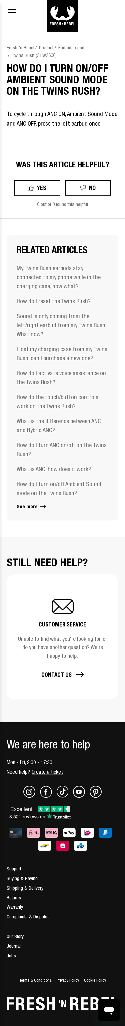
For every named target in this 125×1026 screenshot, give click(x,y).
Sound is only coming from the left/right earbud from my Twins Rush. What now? (61, 325)
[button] (62, 636)
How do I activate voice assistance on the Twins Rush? (61, 378)
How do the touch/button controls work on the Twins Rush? (57, 402)
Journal (14, 946)
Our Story (15, 936)
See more (28, 506)
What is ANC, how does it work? (54, 469)
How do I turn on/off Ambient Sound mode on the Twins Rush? (59, 489)
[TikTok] (65, 796)
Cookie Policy (95, 980)
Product (46, 47)
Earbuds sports (72, 47)
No (92, 187)
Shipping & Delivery (25, 888)
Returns (14, 897)
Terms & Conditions (35, 980)
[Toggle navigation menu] (12, 12)
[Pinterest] (96, 796)
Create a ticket (47, 772)
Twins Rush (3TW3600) (34, 55)
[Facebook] (48, 796)
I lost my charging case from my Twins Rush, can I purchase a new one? (62, 354)
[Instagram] (31, 796)
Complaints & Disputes (28, 916)
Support (14, 868)
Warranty (15, 907)
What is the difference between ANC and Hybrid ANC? (59, 426)
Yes (41, 187)
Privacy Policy (68, 980)
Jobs (11, 955)
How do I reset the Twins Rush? (54, 301)
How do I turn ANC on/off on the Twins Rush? (62, 450)
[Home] (62, 7)
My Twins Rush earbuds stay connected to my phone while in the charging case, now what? (59, 277)
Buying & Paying (22, 878)
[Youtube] (81, 796)
